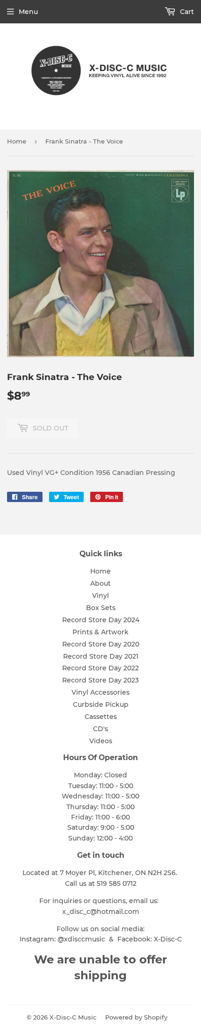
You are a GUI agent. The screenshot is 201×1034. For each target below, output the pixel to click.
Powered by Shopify (136, 1017)
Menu (28, 11)
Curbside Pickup (101, 704)
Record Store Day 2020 (100, 644)
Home (16, 141)
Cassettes (101, 716)
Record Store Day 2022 (100, 668)
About (100, 583)
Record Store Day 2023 (100, 680)
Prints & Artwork (100, 632)
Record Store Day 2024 (100, 620)
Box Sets (100, 607)
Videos (100, 741)
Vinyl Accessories (100, 692)
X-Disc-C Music (73, 1017)
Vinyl (100, 595)
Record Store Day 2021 (100, 656)
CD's (100, 729)
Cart (186, 11)
